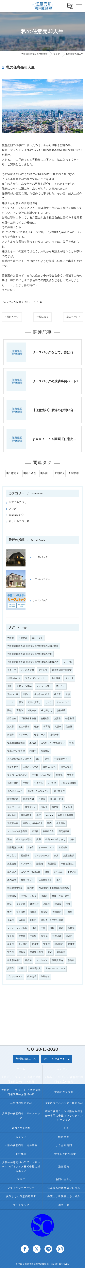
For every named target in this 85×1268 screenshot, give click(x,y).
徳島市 (22, 920)
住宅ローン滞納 (24, 686)
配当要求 (25, 855)
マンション (41, 960)
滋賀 (52, 928)
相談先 (59, 775)
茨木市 (46, 944)
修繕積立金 (48, 831)
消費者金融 (12, 823)
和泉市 (10, 944)
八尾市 (42, 799)
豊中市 (70, 775)
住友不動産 (12, 767)
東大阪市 (11, 880)
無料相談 (45, 718)
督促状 (44, 912)
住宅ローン (39, 735)
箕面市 (10, 735)
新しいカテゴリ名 (33, 302)
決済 (9, 904)
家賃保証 (52, 864)
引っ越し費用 (56, 799)
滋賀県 (10, 726)
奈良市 (71, 960)
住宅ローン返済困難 (30, 872)
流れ (72, 839)
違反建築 (63, 847)
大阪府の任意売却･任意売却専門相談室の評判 (29, 654)
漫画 (47, 872)
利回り (32, 751)
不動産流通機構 (68, 783)
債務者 (69, 275)
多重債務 (11, 864)
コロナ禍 (20, 904)
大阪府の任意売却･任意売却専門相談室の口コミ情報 (33, 646)
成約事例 (32, 710)
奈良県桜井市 (13, 960)
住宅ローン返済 (28, 896)
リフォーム (26, 864)
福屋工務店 (66, 767)
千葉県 (69, 912)
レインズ (52, 783)
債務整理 (61, 710)
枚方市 (57, 694)
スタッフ (11, 670)
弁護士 (57, 718)
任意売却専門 (36, 952)
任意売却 (7, 145)
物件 (9, 912)
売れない (60, 686)
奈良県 (10, 936)
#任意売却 (12, 473)
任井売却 (45, 976)
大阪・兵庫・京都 (60, 896)
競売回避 (56, 936)
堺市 (21, 702)
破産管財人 (35, 968)
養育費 (46, 726)
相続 (38, 815)
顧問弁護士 (26, 815)
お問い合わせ (13, 678)
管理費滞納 (57, 960)
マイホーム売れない (17, 775)
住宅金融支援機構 (16, 743)
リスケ (48, 702)
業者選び (45, 751)
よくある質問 (27, 670)
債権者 (33, 912)
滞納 (9, 839)
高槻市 (19, 710)
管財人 (22, 968)
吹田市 (58, 904)
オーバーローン (46, 847)
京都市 (30, 847)
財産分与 (34, 904)
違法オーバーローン (55, 968)
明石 (71, 743)
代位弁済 (67, 807)
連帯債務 (20, 912)
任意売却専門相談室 (62, 670)
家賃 (56, 855)
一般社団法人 (67, 864)
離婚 (36, 726)
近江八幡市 (24, 726)
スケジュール (13, 807)
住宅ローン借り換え (55, 839)
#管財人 (60, 473)
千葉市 (10, 920)
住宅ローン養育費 (16, 751)
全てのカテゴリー (19, 502)
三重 (43, 928)
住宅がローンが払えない (53, 743)
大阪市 (58, 726)
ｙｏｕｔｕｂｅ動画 (17, 928)
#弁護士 (45, 473)
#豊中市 (74, 473)
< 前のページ (12, 317)
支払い (26, 694)
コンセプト (37, 638)
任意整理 (69, 718)
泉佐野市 (61, 952)
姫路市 (69, 936)
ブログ (5, 302)
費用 (38, 839)
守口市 (10, 952)
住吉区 (69, 726)
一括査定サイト (61, 759)
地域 (68, 904)
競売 (55, 174)
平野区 (26, 783)
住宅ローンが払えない (38, 791)
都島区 (22, 952)
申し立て (11, 855)
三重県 (33, 936)
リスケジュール (41, 855)
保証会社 (11, 815)
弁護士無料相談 (65, 815)
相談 (67, 694)
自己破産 (11, 718)
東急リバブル (49, 767)
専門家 (55, 807)
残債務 (28, 960)
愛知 (50, 952)
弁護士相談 (68, 855)
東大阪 (32, 743)
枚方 (58, 880)
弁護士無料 (12, 783)
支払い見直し (34, 702)
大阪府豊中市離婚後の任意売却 (54, 888)
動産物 (39, 864)
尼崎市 (46, 904)
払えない (11, 872)
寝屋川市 (59, 944)
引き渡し (38, 783)
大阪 (9, 686)
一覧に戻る (42, 317)
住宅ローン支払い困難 (52, 920)
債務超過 (31, 976)
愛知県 (44, 936)
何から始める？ (41, 694)
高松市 (33, 920)
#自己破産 (29, 473)
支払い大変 (12, 694)
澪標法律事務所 (28, 718)
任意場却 (11, 896)
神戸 (38, 759)
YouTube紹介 (16, 302)
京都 (47, 759)
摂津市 (71, 944)
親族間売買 (12, 799)
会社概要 (56, 678)
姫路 (61, 928)
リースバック (63, 702)
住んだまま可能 (24, 839)
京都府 (22, 936)
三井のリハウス (30, 767)
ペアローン (24, 735)
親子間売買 (59, 791)
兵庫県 (71, 928)
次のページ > (73, 317)
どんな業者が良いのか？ (19, 759)
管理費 (35, 831)
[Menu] (79, 6)
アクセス (43, 670)
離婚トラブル (27, 880)
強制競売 (56, 912)
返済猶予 (54, 735)
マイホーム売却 (44, 686)
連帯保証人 (30, 807)
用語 (34, 928)
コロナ (10, 702)
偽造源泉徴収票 (15, 888)
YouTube (49, 815)
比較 (9, 710)
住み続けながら (15, 791)
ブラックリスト (15, 976)
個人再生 (60, 823)
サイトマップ (21, 1205)
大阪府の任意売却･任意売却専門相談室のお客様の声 (33, 662)
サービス (67, 662)
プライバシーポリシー (36, 678)
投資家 (44, 896)
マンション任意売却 (17, 831)
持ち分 (44, 807)
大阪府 (10, 638)
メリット (69, 678)
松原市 (35, 944)
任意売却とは (45, 880)
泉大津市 (23, 944)
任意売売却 (28, 799)
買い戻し (58, 872)
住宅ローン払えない (41, 775)
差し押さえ (46, 710)
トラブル (72, 872)
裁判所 (30, 888)
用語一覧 (63, 1205)
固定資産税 (64, 831)
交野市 (10, 968)
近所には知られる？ (32, 823)
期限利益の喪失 (15, 847)
